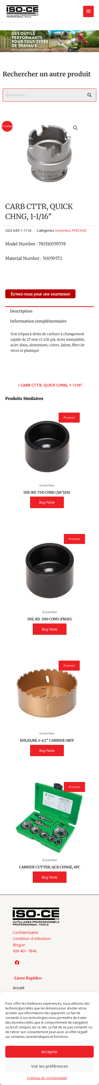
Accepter (49, 1051)
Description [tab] (21, 311)
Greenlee (62, 230)
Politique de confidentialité (47, 1078)
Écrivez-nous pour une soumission (40, 293)
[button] (75, 128)
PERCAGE (79, 230)
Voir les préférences (49, 1066)
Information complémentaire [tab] (38, 321)
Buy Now (47, 502)
